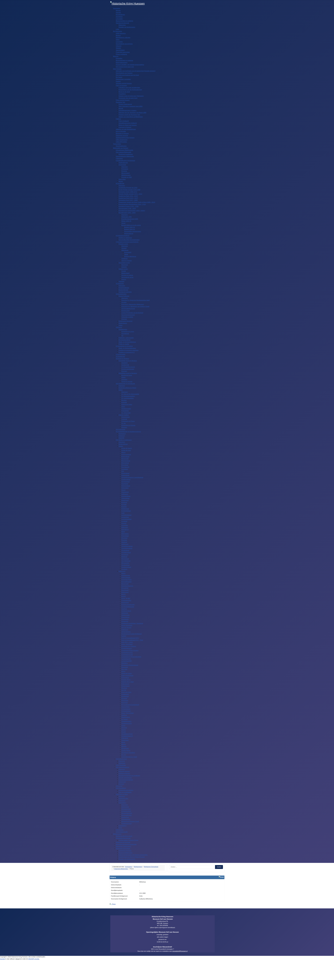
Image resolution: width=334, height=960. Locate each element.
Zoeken (219, 867)
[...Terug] (113, 904)
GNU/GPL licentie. (33, 959)
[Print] (221, 877)
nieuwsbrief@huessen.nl (180, 951)
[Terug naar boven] (332, 958)
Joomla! (2, 959)
